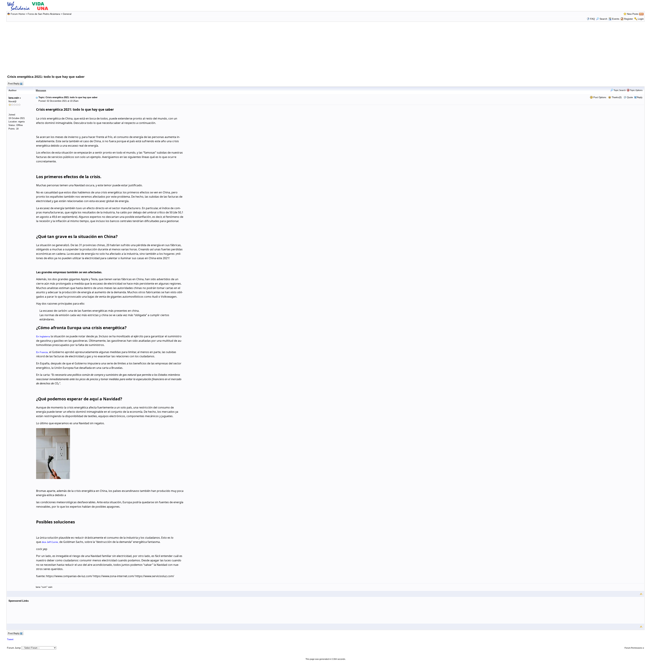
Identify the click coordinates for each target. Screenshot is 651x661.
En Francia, (42, 352)
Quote (630, 97)
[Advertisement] (325, 47)
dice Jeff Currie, (50, 542)
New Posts (632, 14)
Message (41, 90)
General (67, 14)
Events (615, 18)
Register (628, 18)
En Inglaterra (43, 336)
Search (603, 18)
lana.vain (14, 97)
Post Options (599, 97)
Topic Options (636, 90)
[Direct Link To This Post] (37, 97)
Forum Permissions (634, 648)
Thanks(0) (616, 97)
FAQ (592, 18)
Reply (640, 97)
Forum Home (18, 14)
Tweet (10, 639)
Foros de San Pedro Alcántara (44, 14)
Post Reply (13, 83)
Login (641, 18)
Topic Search (619, 90)
